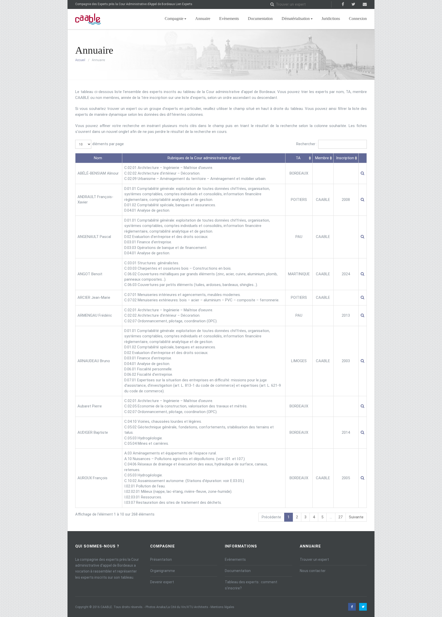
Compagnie (174, 18)
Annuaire (202, 18)
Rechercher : (307, 144)
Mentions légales (222, 607)
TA (298, 158)
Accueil (80, 60)
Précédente (271, 517)
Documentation (260, 18)
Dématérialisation (296, 18)
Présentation (161, 559)
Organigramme (162, 571)
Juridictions (331, 18)
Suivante (356, 517)
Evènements (229, 18)
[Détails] (362, 173)
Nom (98, 158)
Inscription (345, 158)
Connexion (358, 18)
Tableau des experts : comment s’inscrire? (251, 585)
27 (340, 517)
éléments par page (107, 144)
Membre (322, 158)
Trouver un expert (314, 559)
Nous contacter (313, 571)
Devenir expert (162, 582)
